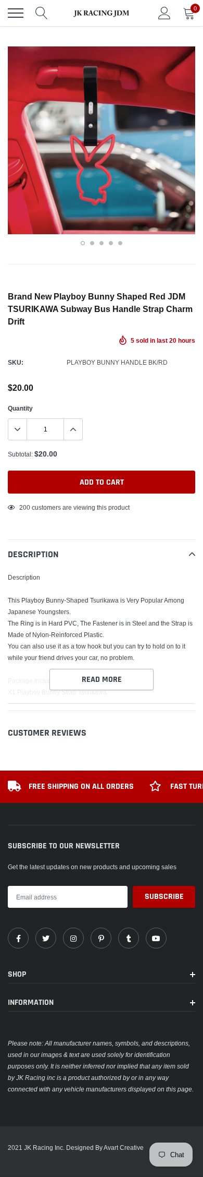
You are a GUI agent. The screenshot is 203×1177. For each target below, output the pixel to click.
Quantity (20, 408)
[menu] (15, 13)
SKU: (15, 362)
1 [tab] (83, 243)
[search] (41, 13)
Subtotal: (20, 454)
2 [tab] (92, 243)
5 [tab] (120, 243)
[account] (164, 13)
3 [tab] (101, 243)
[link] (18, 938)
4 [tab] (111, 243)
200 (24, 507)
